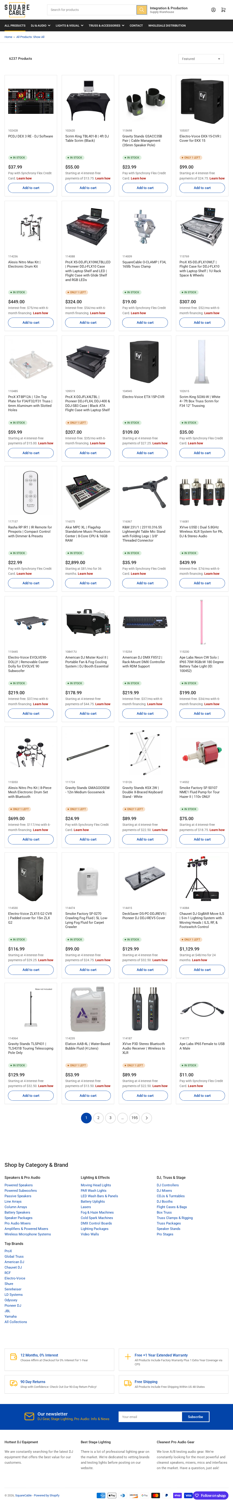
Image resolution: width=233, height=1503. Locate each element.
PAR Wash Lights (93, 1191)
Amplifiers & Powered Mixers (26, 1229)
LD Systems (14, 1295)
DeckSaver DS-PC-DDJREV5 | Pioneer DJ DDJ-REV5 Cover (144, 916)
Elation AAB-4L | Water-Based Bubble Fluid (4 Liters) (87, 1046)
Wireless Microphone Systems (28, 1234)
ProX (8, 1251)
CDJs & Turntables (171, 1196)
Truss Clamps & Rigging (175, 1218)
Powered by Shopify (46, 1495)
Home (8, 37)
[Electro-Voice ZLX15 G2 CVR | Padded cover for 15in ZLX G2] (30, 878)
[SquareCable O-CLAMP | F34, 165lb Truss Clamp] (145, 227)
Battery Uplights (93, 1201)
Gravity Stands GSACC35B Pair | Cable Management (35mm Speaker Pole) (142, 140)
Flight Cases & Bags (172, 1207)
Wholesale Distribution (167, 25)
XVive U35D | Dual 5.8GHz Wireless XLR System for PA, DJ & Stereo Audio (201, 531)
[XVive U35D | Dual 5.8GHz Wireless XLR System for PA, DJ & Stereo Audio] (202, 492)
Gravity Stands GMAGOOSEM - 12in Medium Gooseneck (87, 790)
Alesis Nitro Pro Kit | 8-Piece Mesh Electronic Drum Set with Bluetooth (29, 792)
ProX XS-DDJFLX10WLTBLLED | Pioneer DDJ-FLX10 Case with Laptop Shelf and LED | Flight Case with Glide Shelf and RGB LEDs (88, 271)
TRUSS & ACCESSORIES (104, 25)
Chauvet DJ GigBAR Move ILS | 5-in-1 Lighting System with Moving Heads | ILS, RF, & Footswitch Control (202, 920)
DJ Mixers (164, 1191)
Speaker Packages (19, 1218)
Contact (136, 25)
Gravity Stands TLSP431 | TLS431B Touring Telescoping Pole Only (30, 1048)
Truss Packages (169, 1223)
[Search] (142, 9)
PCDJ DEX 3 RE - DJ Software (30, 136)
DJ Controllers (168, 1185)
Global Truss (14, 1256)
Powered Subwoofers (21, 1191)
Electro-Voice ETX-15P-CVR (143, 397)
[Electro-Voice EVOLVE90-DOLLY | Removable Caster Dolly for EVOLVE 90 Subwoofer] (30, 622)
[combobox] (97, 10)
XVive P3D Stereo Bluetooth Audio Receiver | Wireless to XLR (143, 1048)
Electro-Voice (15, 1278)
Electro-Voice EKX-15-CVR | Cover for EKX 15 (200, 138)
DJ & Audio (38, 25)
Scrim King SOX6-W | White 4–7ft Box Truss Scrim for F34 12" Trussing (200, 401)
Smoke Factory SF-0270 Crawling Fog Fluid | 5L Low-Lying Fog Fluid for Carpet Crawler (86, 920)
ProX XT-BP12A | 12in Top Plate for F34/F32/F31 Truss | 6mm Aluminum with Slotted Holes (30, 403)
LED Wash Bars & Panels (99, 1196)
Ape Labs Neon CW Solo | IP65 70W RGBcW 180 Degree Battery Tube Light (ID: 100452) (202, 664)
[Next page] (147, 1118)
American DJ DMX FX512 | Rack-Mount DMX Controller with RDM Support (143, 661)
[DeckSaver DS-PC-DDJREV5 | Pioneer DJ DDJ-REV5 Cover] (145, 878)
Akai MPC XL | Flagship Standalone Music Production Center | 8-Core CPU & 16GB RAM (87, 534)
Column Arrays (16, 1207)
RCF (8, 1273)
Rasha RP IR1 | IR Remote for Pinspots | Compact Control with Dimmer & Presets (30, 531)
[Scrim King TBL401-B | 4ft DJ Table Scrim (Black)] (88, 101)
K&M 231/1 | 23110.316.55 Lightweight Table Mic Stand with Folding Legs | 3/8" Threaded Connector (143, 534)
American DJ (14, 1262)
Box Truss (164, 1212)
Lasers (86, 1207)
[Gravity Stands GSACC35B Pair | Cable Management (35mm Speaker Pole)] (145, 101)
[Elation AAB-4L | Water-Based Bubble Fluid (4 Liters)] (88, 1009)
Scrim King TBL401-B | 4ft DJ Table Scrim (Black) (87, 138)
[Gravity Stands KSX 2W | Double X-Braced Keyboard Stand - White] (145, 752)
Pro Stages (165, 1234)
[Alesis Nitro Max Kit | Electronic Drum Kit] (30, 227)
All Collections (16, 1322)
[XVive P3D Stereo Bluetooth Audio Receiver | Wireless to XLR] (145, 1009)
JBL (7, 1311)
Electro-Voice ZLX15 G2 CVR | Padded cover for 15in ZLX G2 (30, 918)
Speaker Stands (168, 1229)
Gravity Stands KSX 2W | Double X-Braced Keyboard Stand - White (142, 792)
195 (135, 1118)
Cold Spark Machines (97, 1218)
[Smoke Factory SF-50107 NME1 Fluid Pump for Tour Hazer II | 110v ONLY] (202, 752)
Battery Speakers (17, 1212)
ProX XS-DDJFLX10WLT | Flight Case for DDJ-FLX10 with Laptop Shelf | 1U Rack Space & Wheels (200, 269)
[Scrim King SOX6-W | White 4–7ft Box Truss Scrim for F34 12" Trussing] (202, 361)
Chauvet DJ (13, 1267)
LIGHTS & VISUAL (67, 25)
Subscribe (195, 1417)
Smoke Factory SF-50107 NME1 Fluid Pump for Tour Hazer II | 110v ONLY (200, 792)
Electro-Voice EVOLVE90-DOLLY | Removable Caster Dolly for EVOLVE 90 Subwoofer (28, 664)
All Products (15, 25)
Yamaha (11, 1316)
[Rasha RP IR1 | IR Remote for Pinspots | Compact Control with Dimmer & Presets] (30, 492)
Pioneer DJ (13, 1306)
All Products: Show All (30, 37)
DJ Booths (165, 1201)
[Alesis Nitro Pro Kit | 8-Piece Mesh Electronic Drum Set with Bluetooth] (30, 752)
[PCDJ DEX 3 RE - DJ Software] (30, 101)
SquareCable (23, 1495)
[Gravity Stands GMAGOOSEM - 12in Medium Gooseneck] (88, 752)
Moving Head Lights (96, 1185)
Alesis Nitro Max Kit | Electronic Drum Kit (24, 264)
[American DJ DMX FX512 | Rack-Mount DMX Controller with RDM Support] (145, 622)
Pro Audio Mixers (18, 1223)
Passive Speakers (18, 1196)
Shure (9, 1284)
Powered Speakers (19, 1185)
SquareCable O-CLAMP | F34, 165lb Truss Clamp (144, 264)
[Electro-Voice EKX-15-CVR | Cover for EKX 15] (202, 101)
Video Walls (90, 1234)
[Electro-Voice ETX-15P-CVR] (145, 361)
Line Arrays (13, 1201)
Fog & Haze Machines (97, 1212)
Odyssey (11, 1300)
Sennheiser (13, 1289)
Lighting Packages (95, 1229)
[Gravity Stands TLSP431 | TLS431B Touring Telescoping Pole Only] (30, 1009)
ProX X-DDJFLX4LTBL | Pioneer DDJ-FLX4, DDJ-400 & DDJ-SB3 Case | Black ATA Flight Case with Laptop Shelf (87, 403)
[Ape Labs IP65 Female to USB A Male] (202, 1009)
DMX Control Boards (96, 1223)
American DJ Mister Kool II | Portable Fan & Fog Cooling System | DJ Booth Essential (87, 661)
